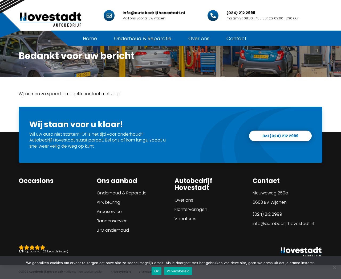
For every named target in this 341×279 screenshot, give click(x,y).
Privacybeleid (178, 271)
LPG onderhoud (113, 230)
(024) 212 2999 (267, 214)
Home (90, 38)
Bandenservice (112, 221)
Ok (156, 271)
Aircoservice (109, 212)
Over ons (198, 38)
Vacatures (185, 219)
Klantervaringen (190, 209)
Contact (236, 38)
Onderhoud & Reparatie (142, 38)
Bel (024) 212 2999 (280, 136)
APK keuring (108, 202)
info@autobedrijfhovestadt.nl (283, 223)
